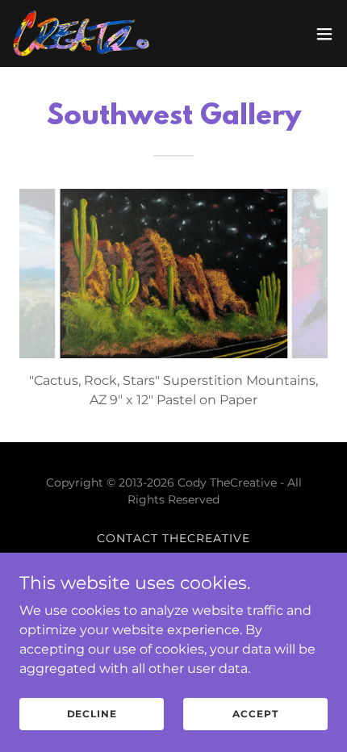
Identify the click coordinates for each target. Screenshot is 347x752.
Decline (92, 714)
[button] (324, 34)
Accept (255, 714)
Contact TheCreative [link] (173, 538)
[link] (81, 33)
